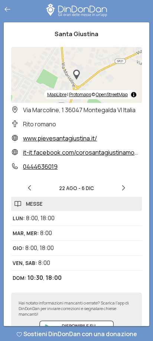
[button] (76, 74)
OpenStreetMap (112, 94)
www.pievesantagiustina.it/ (60, 138)
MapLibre (56, 94)
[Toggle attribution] (133, 94)
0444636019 (40, 166)
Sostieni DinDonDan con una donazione (80, 334)
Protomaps (80, 94)
